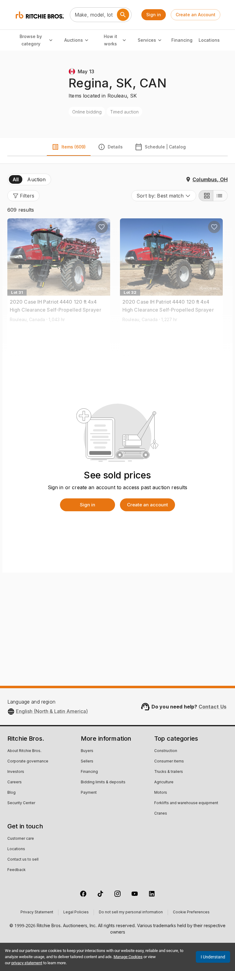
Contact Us (213, 707)
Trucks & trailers (168, 772)
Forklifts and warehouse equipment (186, 803)
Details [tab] (115, 146)
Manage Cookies (128, 956)
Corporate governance (27, 761)
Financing (181, 40)
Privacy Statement (37, 912)
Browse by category (31, 40)
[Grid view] (206, 195)
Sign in (153, 14)
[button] (23, 195)
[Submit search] (123, 15)
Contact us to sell (23, 859)
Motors (160, 793)
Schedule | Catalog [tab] (165, 146)
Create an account (147, 505)
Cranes (160, 813)
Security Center (21, 803)
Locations (209, 40)
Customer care (20, 839)
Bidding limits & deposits (103, 782)
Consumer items (169, 761)
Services (147, 40)
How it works (110, 40)
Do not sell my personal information (131, 912)
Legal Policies (76, 912)
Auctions (73, 40)
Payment (89, 793)
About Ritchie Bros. (24, 751)
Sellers (87, 761)
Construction (165, 751)
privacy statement (26, 963)
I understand (213, 956)
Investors (15, 772)
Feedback (16, 870)
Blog (11, 793)
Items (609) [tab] (74, 146)
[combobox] (163, 195)
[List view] (220, 195)
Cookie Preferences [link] (191, 912)
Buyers (87, 751)
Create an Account (195, 14)
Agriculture (163, 782)
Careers (14, 782)
